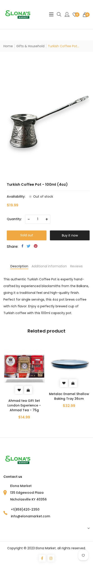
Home (8, 46)
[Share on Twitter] (28, 246)
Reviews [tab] (76, 266)
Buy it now (70, 235)
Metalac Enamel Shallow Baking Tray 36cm (69, 396)
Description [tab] (19, 266)
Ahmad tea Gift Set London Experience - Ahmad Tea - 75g (24, 405)
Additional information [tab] (49, 266)
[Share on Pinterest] (35, 246)
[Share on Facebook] (22, 246)
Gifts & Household (30, 46)
